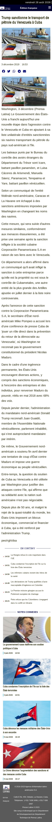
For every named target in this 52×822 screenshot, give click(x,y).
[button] (3, 71)
